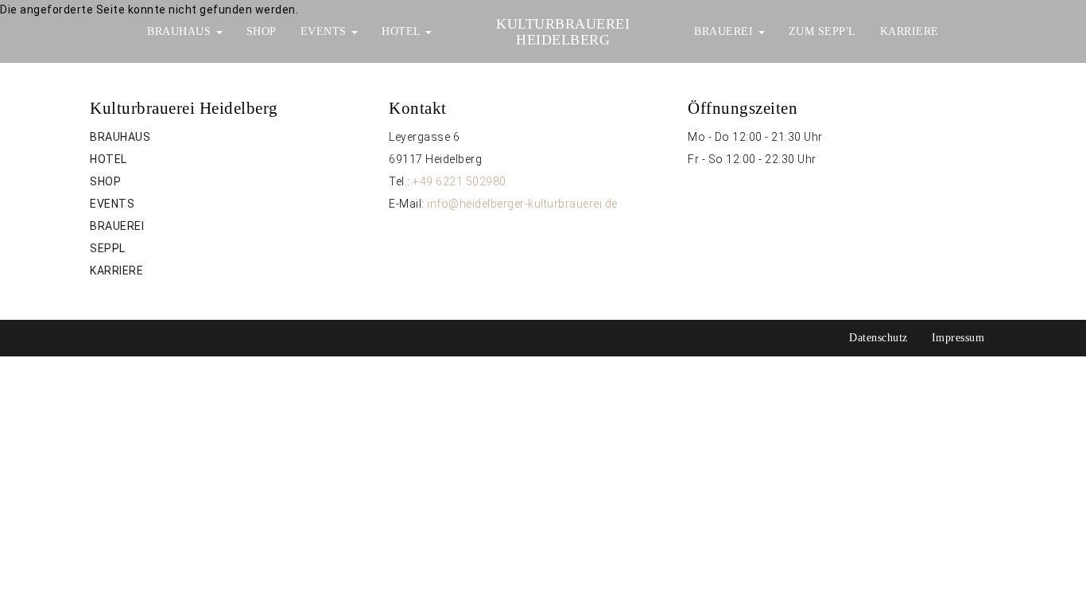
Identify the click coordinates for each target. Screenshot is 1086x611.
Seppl (108, 248)
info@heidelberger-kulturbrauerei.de (522, 203)
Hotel (403, 31)
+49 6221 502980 (459, 181)
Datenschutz (878, 338)
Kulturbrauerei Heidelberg (563, 32)
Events (326, 31)
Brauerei (725, 31)
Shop (261, 31)
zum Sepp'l (822, 31)
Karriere (909, 31)
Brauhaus (181, 31)
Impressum (958, 338)
